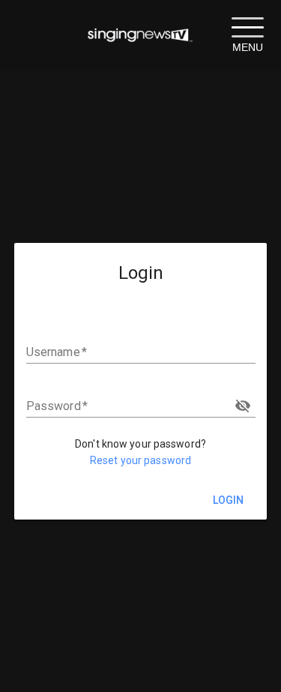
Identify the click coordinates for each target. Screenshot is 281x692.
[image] (140, 35)
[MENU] (247, 25)
